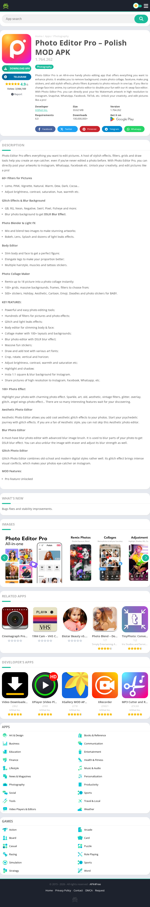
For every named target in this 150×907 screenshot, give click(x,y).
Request (100, 890)
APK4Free (95, 884)
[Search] (141, 19)
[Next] (145, 557)
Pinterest (91, 129)
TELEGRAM (20, 77)
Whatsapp (136, 129)
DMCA (89, 890)
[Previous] (4, 557)
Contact (78, 890)
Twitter (68, 129)
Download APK (20, 68)
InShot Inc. (41, 110)
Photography (61, 36)
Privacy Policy (63, 890)
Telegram (114, 129)
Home (38, 36)
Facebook (47, 129)
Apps (48, 36)
